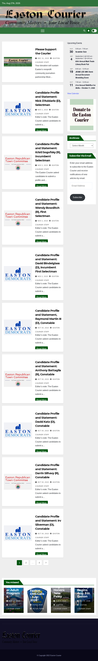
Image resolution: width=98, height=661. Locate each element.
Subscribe (77, 197)
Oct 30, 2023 (43, 328)
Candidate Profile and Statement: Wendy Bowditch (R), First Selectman (47, 208)
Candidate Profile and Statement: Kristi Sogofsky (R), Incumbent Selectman (47, 152)
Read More (41, 130)
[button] (84, 31)
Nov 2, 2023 (43, 110)
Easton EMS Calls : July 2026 (37, 595)
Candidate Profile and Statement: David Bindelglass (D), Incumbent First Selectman (47, 263)
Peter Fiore (38, 609)
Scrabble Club (81, 51)
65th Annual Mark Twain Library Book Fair (84, 62)
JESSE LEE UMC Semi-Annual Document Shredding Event (84, 74)
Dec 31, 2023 (43, 58)
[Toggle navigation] (42, 31)
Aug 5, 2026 (61, 601)
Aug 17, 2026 (14, 601)
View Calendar (73, 93)
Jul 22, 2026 (84, 601)
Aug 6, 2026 (37, 605)
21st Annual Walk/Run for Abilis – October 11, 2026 (85, 86)
